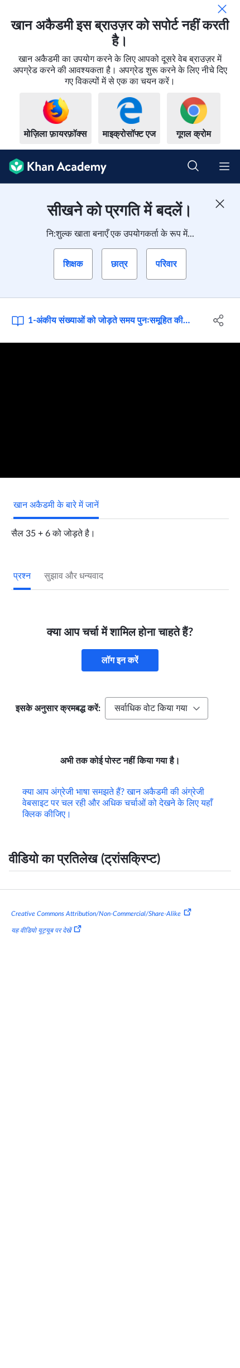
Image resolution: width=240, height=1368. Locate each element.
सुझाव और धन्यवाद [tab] (73, 576)
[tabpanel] (120, 529)
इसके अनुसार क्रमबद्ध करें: (58, 708)
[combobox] (156, 708)
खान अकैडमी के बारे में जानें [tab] (56, 505)
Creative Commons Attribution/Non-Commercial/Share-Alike (96, 913)
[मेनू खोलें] (224, 166)
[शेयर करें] (219, 320)
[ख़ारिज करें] (222, 9)
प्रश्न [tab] (22, 576)
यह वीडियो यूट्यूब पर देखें (41, 930)
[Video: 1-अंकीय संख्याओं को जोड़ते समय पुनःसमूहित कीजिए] (120, 410)
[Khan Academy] (53, 166)
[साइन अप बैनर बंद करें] (220, 204)
